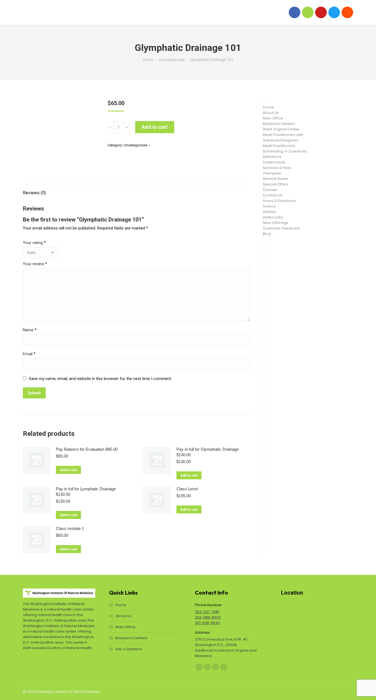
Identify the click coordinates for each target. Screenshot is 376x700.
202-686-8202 (208, 617)
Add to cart (155, 127)
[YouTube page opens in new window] (321, 12)
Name (30, 329)
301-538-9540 (207, 622)
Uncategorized (135, 145)
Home (120, 605)
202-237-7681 (207, 611)
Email (29, 353)
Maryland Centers (131, 638)
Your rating (34, 242)
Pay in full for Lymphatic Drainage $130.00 (86, 491)
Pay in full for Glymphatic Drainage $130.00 (207, 452)
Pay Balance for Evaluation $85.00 (87, 449)
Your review (35, 263)
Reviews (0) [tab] (34, 192)
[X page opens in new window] (334, 12)
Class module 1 (70, 528)
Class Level (187, 488)
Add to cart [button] (68, 470)
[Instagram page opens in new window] (308, 12)
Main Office (125, 627)
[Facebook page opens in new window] (294, 12)
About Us (123, 616)
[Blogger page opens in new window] (347, 12)
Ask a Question (128, 649)
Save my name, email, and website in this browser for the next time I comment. (100, 378)
